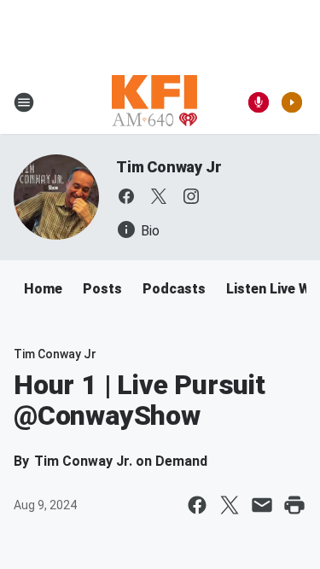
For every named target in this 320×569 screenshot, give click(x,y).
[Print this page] (294, 505)
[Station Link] (154, 102)
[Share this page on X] (229, 505)
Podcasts (174, 289)
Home (43, 289)
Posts (102, 289)
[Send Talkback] (258, 102)
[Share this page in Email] (262, 505)
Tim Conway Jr (168, 167)
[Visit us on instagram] (191, 196)
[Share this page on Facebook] (197, 505)
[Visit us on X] (158, 196)
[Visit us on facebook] (126, 196)
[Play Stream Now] (292, 102)
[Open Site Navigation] (24, 102)
